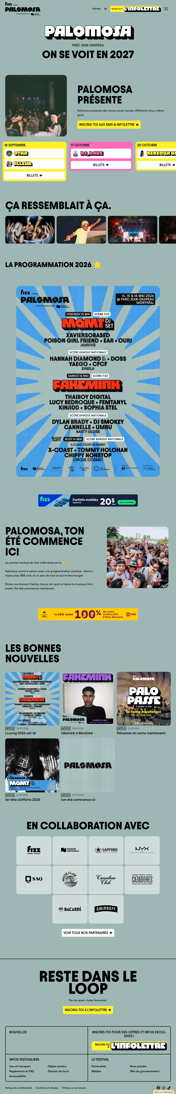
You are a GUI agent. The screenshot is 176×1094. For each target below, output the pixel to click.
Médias (96, 1071)
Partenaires (99, 1066)
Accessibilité (17, 1076)
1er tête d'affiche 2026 (22, 800)
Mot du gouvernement (145, 1071)
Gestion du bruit (58, 1071)
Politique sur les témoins (74, 1088)
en (105, 9)
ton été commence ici (78, 800)
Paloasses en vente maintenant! (141, 733)
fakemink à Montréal (77, 733)
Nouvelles (18, 1032)
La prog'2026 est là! (20, 733)
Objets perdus (57, 1066)
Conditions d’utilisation (47, 1088)
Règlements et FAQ (21, 1071)
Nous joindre (138, 1066)
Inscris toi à (117, 9)
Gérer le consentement (164, 1092)
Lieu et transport (20, 1066)
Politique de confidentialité (18, 1088)
